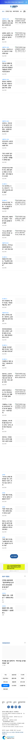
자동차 (22, 678)
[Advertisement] (14, 106)
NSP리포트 (16, 11)
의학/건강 (5, 682)
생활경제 (14, 682)
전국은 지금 (9, 11)
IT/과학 (22, 674)
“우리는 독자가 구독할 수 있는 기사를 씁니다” (14, 2)
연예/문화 (5, 685)
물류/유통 (14, 678)
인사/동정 (14, 685)
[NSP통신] (14, 7)
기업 (5, 674)
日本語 (11, 730)
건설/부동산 (5, 678)
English (7, 730)
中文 (15, 730)
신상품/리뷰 (22, 685)
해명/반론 (5, 689)
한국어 (3, 730)
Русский (19, 730)
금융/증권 (14, 674)
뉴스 (3, 11)
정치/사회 (22, 682)
